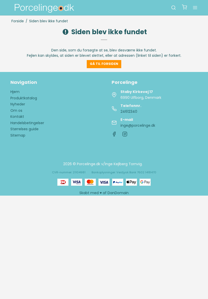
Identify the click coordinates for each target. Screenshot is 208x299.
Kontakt (17, 116)
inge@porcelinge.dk (137, 125)
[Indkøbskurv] (184, 8)
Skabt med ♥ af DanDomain (104, 192)
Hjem (15, 91)
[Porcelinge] (43, 7)
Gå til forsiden (104, 64)
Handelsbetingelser (27, 122)
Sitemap (17, 135)
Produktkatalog (23, 98)
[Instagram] (124, 135)
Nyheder (17, 104)
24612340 (128, 111)
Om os (16, 110)
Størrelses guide (24, 129)
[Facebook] (114, 135)
